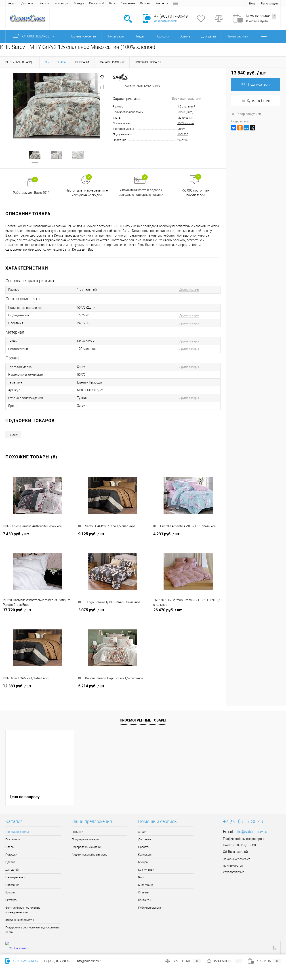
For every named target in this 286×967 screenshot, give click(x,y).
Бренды (79, 3)
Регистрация (269, 3)
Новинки (77, 831)
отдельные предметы (19, 920)
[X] (252, 127)
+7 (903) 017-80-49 (57, 961)
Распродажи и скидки (86, 847)
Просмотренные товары (143, 720)
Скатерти (11, 900)
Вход (252, 3)
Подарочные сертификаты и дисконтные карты (32, 930)
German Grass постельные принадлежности (22, 910)
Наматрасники (15, 877)
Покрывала (13, 839)
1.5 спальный (186, 106)
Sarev (181, 128)
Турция (13, 434)
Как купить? (96, 3)
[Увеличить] (56, 105)
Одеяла (10, 862)
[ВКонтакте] (233, 127)
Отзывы (145, 3)
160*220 (182, 134)
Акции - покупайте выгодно (89, 854)
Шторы (10, 892)
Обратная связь (24, 961)
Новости (44, 3)
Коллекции (62, 3)
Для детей (12, 869)
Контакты (162, 3)
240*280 (182, 140)
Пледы (9, 847)
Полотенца (12, 885)
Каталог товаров (35, 36)
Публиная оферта (149, 907)
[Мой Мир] (246, 127)
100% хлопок (185, 123)
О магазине (128, 3)
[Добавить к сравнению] (102, 87)
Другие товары (189, 289)
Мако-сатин (185, 117)
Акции (12, 3)
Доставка (27, 3)
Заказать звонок (165, 21)
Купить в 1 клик (258, 101)
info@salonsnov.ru (251, 831)
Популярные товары (85, 839)
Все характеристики (186, 98)
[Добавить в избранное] (102, 77)
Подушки (11, 854)
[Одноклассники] (240, 127)
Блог (112, 3)
